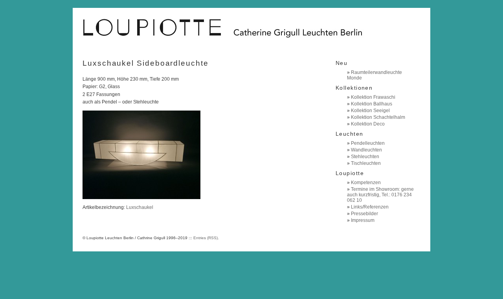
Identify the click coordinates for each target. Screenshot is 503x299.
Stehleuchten (365, 156)
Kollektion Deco (368, 124)
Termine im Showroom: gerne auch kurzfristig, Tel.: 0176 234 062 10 (380, 194)
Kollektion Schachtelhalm (378, 117)
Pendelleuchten (368, 143)
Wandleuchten (366, 150)
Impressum (362, 220)
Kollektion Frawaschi (373, 97)
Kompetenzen (366, 182)
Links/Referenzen (370, 207)
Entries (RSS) (205, 238)
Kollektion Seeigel (370, 110)
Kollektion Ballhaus (371, 104)
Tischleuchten (366, 163)
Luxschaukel (139, 207)
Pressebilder (364, 213)
